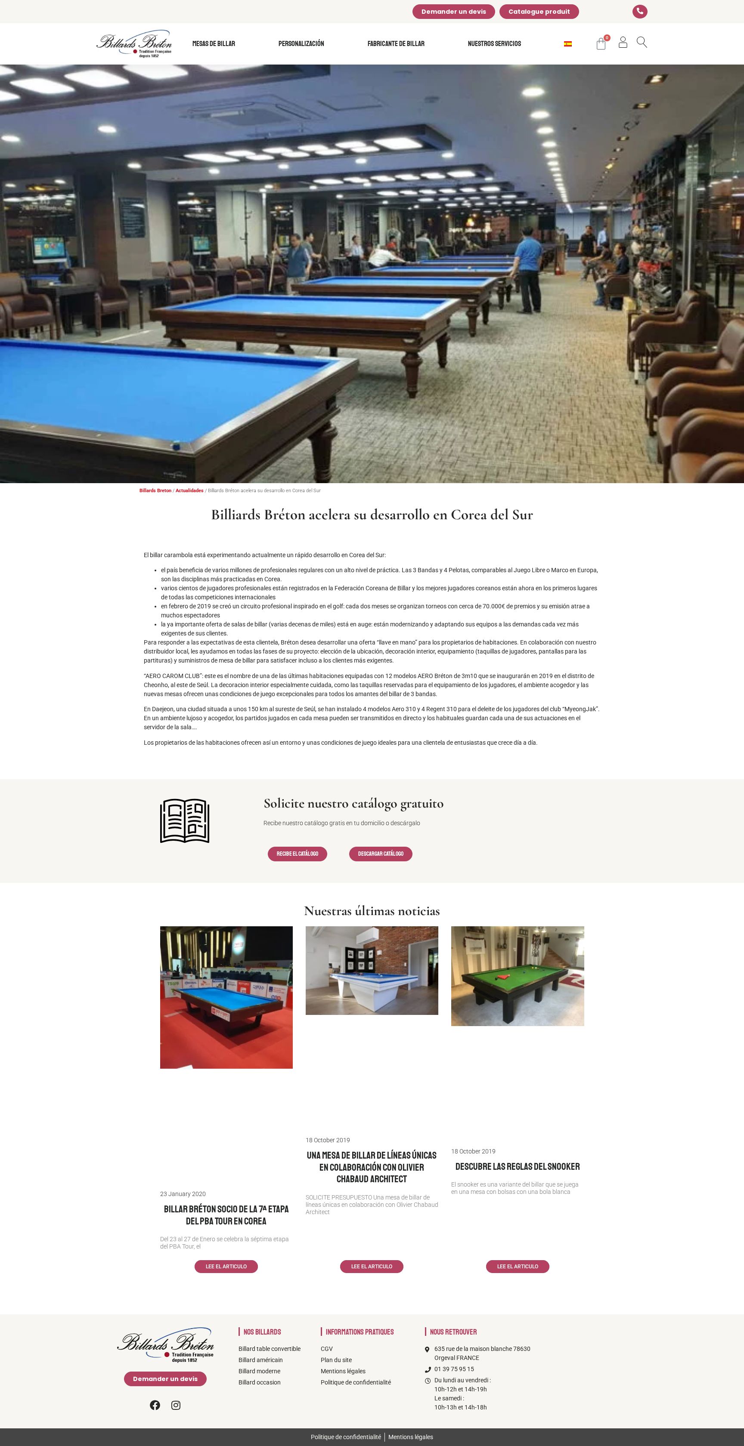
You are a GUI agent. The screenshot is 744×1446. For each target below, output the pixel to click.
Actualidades (190, 490)
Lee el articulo (226, 1267)
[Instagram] (175, 1405)
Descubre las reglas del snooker (518, 1166)
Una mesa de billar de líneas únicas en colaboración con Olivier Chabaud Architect (372, 1167)
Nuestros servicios (494, 44)
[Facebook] (155, 1405)
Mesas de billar (213, 44)
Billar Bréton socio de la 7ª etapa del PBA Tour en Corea (226, 1215)
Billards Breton (155, 490)
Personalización (301, 44)
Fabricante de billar (396, 44)
